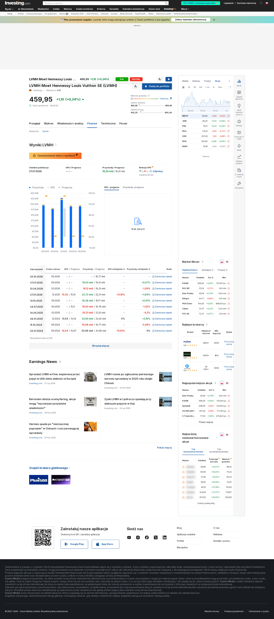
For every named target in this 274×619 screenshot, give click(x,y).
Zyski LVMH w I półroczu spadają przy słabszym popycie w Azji (127, 401)
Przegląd (34, 123)
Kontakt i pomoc (221, 541)
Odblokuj (164, 98)
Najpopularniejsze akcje (197, 383)
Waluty (185, 81)
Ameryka (104, 14)
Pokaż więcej (164, 447)
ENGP (184, 146)
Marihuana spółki (163, 14)
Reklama (217, 534)
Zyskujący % (207, 270)
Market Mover (191, 261)
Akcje (10, 14)
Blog (179, 528)
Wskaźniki (34, 131)
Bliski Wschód (126, 14)
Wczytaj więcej (100, 345)
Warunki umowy (212, 611)
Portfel (180, 541)
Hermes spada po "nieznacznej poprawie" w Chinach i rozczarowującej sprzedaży (54, 428)
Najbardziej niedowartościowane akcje (195, 437)
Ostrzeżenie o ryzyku (259, 611)
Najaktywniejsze (190, 270)
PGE (184, 126)
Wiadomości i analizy (70, 123)
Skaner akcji (154, 9)
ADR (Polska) (92, 14)
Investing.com (35, 383)
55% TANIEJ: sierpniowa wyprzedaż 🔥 (200, 3)
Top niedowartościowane (193, 450)
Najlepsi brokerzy (193, 324)
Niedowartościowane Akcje (185, 14)
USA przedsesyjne (34, 14)
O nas (216, 528)
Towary (207, 81)
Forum (123, 123)
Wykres (48, 123)
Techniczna (108, 123)
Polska (21, 14)
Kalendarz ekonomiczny (133, 9)
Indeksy (196, 81)
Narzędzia (182, 547)
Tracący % (222, 270)
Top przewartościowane (218, 450)
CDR (184, 136)
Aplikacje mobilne (186, 534)
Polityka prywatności (234, 611)
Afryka (150, 14)
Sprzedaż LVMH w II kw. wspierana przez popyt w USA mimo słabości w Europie (54, 376)
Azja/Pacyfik (140, 14)
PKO (184, 131)
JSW (184, 121)
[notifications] (261, 2)
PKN (184, 141)
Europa (114, 14)
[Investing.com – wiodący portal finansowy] (17, 3)
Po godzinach (51, 14)
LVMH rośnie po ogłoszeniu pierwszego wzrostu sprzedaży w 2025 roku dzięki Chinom (128, 379)
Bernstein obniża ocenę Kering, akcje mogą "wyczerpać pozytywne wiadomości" (52, 404)
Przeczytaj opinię (229, 342)
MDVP (185, 116)
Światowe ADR (77, 14)
